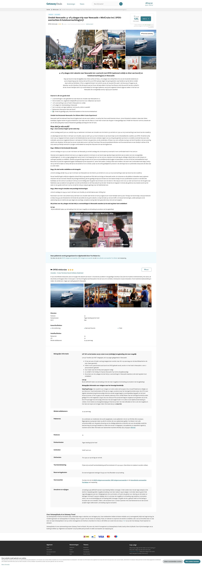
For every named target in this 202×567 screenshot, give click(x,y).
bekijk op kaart (89, 24)
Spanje (71, 549)
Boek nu (145, 19)
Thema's (82, 4)
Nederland (72, 547)
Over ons (48, 554)
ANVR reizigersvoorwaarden (69, 258)
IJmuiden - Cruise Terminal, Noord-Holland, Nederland (66, 273)
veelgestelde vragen (134, 551)
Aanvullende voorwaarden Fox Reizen (107, 258)
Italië (71, 554)
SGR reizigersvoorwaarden (85, 258)
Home (48, 9)
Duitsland (72, 552)
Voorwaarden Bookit (51, 552)
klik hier (133, 427)
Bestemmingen (71, 4)
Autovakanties (86, 552)
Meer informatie (6, 564)
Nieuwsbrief (49, 549)
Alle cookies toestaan (192, 561)
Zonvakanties (86, 549)
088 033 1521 (149, 3)
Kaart (147, 269)
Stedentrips (85, 547)
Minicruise (56, 9)
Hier (124, 521)
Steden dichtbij (86, 554)
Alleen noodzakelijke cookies (173, 561)
